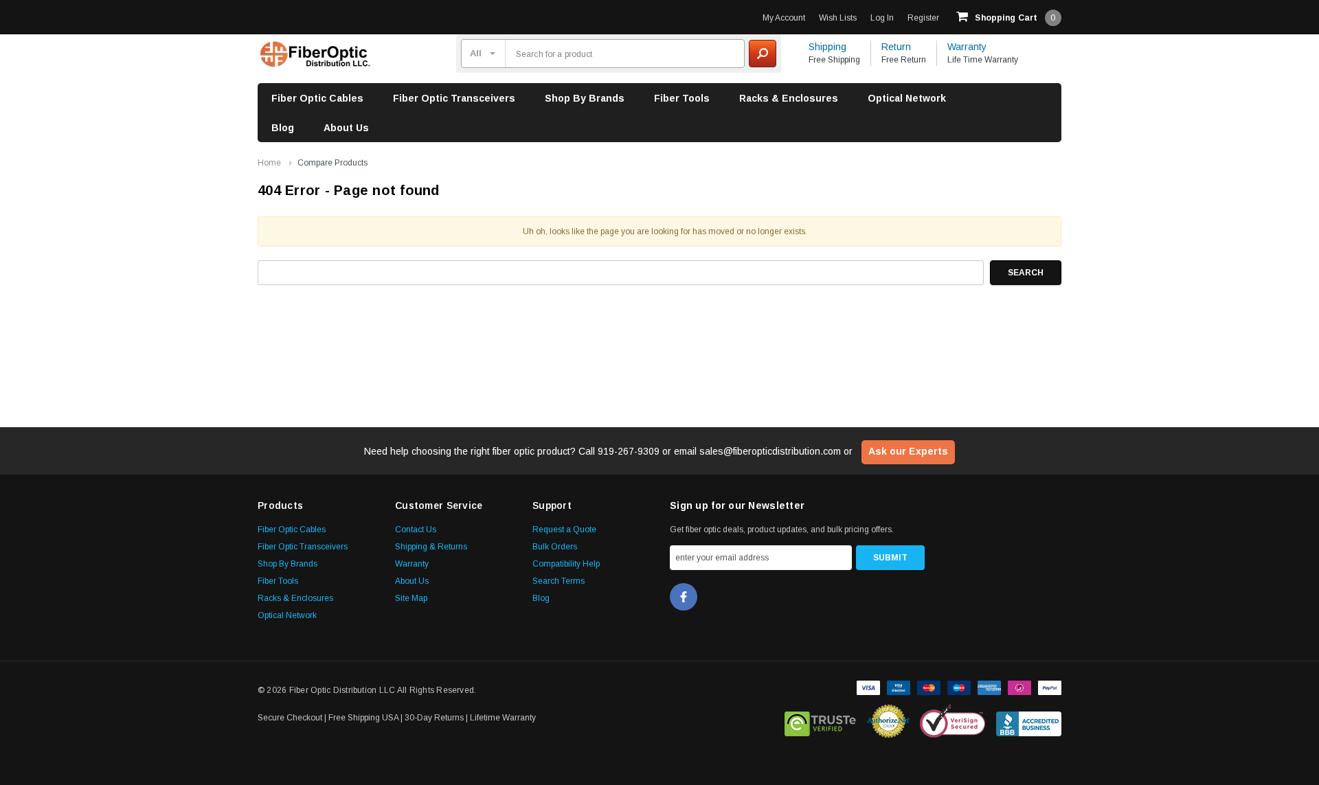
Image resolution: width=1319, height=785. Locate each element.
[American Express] (989, 686)
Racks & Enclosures (788, 98)
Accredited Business (1028, 721)
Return (896, 46)
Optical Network (907, 98)
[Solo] (1019, 686)
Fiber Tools (682, 98)
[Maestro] (959, 686)
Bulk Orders (554, 546)
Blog (282, 127)
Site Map (411, 598)
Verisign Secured (953, 721)
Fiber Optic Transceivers (454, 98)
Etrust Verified (821, 721)
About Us (346, 127)
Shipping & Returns (431, 546)
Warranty (967, 46)
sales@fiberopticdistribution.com (770, 451)
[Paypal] (1049, 686)
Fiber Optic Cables (317, 98)
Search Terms (558, 581)
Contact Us (415, 529)
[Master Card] (928, 686)
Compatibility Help (566, 564)
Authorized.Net (888, 721)
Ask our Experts (908, 451)
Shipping (827, 46)
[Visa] (868, 686)
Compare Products (332, 163)
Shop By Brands (584, 98)
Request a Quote (564, 529)
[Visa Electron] (898, 686)
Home (269, 163)
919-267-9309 (629, 451)
